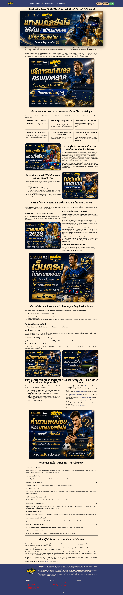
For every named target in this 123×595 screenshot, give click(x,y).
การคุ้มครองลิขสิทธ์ (32, 588)
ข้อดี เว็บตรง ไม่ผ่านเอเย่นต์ (76, 394)
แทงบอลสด (80, 388)
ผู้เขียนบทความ (31, 584)
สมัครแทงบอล (60, 3)
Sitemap (79, 583)
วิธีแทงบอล (38, 3)
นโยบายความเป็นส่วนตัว (58, 584)
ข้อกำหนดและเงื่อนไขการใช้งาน (60, 583)
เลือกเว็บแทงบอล (49, 3)
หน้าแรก (32, 3)
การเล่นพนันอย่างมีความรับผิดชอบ (61, 585)
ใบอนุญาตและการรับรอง (33, 587)
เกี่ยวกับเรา (30, 583)
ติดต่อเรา (30, 585)
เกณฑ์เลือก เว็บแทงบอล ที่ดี (80, 391)
